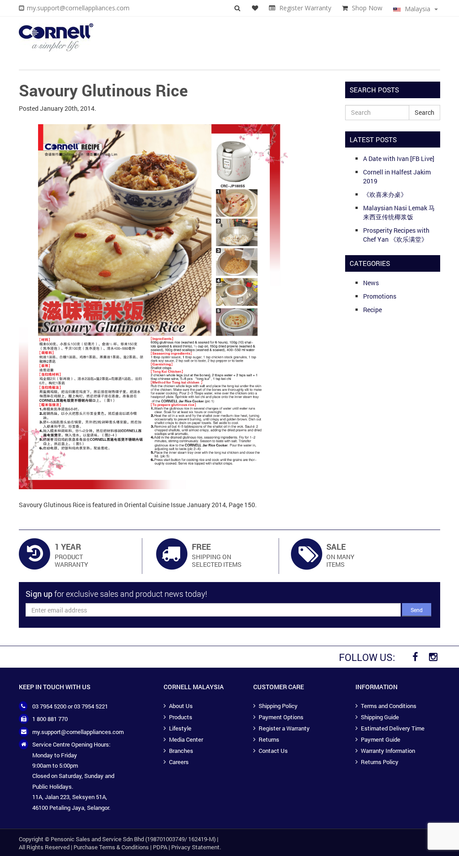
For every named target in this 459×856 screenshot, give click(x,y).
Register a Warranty (284, 728)
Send (417, 609)
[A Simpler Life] (56, 37)
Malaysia (417, 8)
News (371, 282)
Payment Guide (380, 739)
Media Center (186, 739)
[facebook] (415, 657)
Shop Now (367, 8)
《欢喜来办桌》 (385, 194)
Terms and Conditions (388, 706)
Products (180, 717)
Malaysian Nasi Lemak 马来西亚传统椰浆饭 (399, 212)
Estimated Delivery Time (392, 728)
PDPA (160, 847)
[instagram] (433, 657)
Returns (269, 739)
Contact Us (273, 751)
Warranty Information (388, 751)
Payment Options (281, 717)
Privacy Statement (195, 847)
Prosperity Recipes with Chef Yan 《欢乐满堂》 (396, 234)
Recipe (372, 309)
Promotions (379, 296)
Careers (179, 762)
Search (424, 112)
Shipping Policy (278, 706)
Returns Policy (379, 762)
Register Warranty (305, 8)
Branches (181, 751)
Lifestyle (180, 728)
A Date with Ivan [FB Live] (398, 158)
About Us (181, 706)
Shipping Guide (380, 717)
